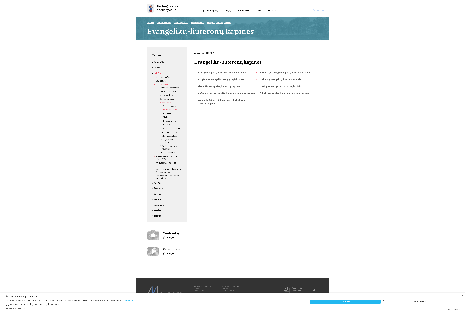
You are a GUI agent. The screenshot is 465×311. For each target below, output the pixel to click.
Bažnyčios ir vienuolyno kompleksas (169, 147)
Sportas (157, 194)
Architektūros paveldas (169, 91)
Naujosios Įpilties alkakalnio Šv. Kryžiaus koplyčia (169, 170)
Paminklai (167, 113)
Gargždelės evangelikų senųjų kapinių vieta (221, 79)
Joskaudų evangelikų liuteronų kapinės (280, 79)
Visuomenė (159, 205)
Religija (157, 183)
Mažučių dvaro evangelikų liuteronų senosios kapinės (226, 93)
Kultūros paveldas (164, 23)
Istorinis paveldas (181, 23)
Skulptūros (167, 117)
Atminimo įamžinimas (172, 128)
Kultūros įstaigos (163, 77)
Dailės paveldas (166, 95)
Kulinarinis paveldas (167, 152)
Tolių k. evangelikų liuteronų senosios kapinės (284, 93)
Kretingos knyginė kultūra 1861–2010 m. (166, 157)
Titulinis (150, 23)
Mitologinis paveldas (168, 136)
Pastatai (166, 124)
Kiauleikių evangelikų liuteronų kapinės (219, 86)
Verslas (157, 210)
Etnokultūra (160, 81)
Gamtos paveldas (166, 99)
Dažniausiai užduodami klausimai (297, 290)
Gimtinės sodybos (170, 106)
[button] (69, 308)
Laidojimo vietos (197, 23)
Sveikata (158, 199)
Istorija (157, 216)
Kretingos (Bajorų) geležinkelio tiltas (168, 164)
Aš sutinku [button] (345, 302)
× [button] (462, 295)
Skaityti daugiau (127, 300)
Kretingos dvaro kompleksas (166, 141)
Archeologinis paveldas (169, 87)
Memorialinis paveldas (168, 132)
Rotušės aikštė (169, 121)
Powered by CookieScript (454, 310)
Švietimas (158, 188)
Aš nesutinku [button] (420, 302)
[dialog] (232, 302)
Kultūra (157, 73)
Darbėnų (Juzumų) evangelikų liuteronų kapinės (284, 72)
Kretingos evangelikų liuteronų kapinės (280, 86)
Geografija (159, 62)
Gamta (157, 67)
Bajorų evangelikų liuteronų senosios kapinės (222, 72)
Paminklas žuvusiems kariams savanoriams (168, 177)
